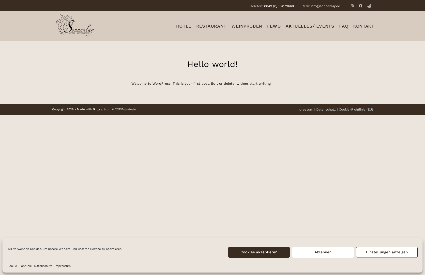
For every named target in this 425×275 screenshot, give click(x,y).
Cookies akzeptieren (259, 252)
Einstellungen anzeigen (387, 252)
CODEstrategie (125, 109)
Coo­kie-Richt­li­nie (19, 266)
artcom (106, 109)
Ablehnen (323, 252)
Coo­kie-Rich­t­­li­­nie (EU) (356, 109)
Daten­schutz (43, 266)
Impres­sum (63, 266)
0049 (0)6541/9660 (279, 6)
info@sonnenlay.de (325, 6)
